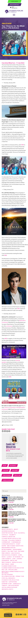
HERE (22, 144)
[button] (14, 15)
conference (9, 326)
